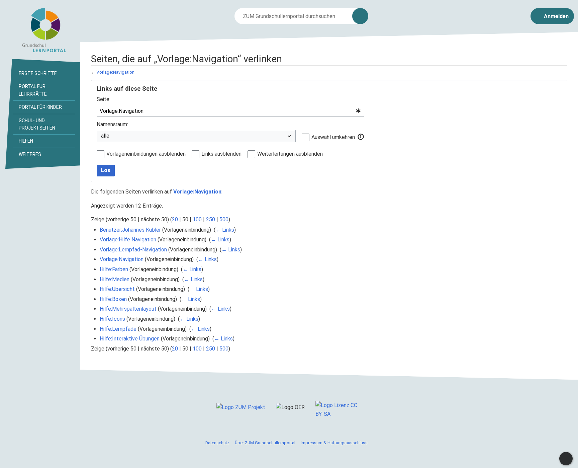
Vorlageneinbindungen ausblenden (146, 154)
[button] (361, 137)
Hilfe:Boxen (113, 299)
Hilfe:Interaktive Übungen (130, 338)
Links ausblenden (221, 154)
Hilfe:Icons (112, 319)
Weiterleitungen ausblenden (290, 154)
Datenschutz (217, 442)
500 (223, 219)
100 (197, 219)
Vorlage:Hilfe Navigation (128, 239)
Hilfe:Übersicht (117, 289)
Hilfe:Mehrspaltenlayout (128, 309)
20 (175, 219)
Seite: (103, 99)
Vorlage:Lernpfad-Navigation (133, 249)
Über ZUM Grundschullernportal (265, 442)
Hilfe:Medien (114, 279)
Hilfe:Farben (114, 269)
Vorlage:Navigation (115, 72)
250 (210, 219)
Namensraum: (112, 124)
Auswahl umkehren (333, 137)
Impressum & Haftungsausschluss (334, 442)
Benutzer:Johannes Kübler (130, 230)
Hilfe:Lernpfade (118, 329)
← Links (224, 230)
